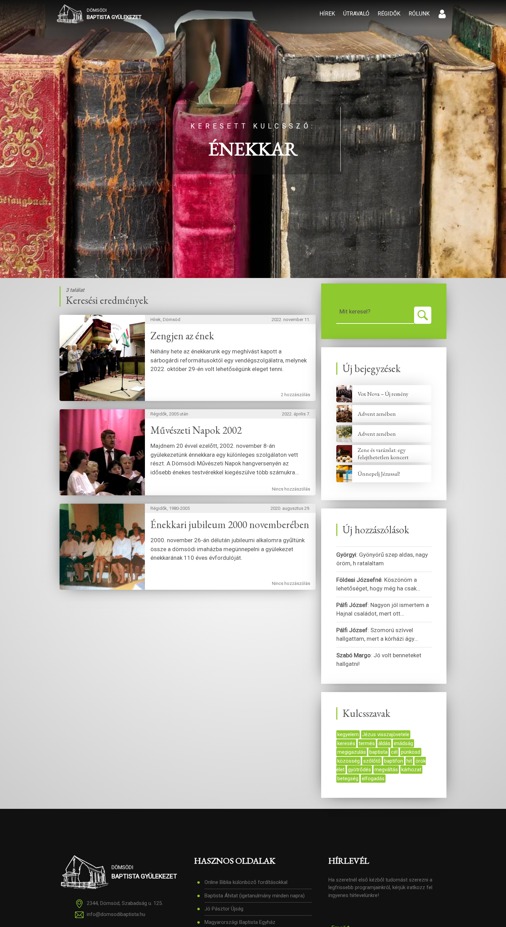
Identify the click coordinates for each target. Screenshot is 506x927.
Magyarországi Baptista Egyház (239, 922)
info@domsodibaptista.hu (116, 914)
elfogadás (373, 778)
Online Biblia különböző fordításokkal (245, 882)
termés (367, 743)
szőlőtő (372, 761)
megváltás (386, 769)
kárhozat (411, 769)
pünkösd (410, 752)
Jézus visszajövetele (385, 734)
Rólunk (419, 13)
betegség (347, 778)
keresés (346, 743)
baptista (378, 752)
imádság (403, 743)
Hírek (327, 13)
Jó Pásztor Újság (223, 909)
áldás (384, 743)
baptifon (393, 761)
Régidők (389, 13)
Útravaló (356, 13)
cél (394, 752)
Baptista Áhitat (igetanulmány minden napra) (254, 896)
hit (409, 761)
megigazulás (351, 752)
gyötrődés (359, 769)
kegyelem (348, 734)
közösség (348, 761)
